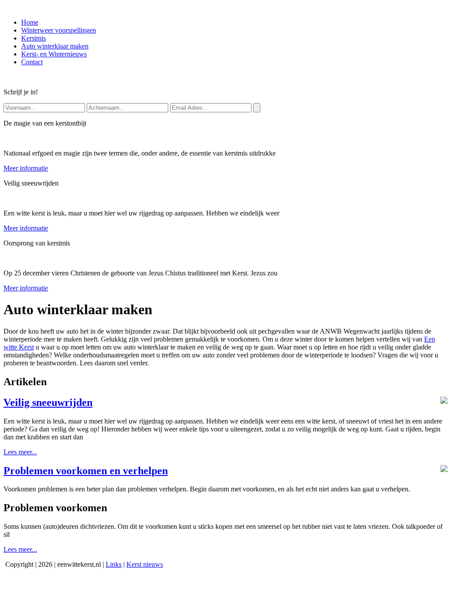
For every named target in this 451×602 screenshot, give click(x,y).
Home (29, 22)
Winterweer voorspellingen (58, 30)
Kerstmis (33, 38)
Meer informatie (26, 168)
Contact (32, 62)
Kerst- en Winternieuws (54, 54)
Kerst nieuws (144, 564)
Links (114, 564)
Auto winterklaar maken (55, 46)
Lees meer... (20, 452)
